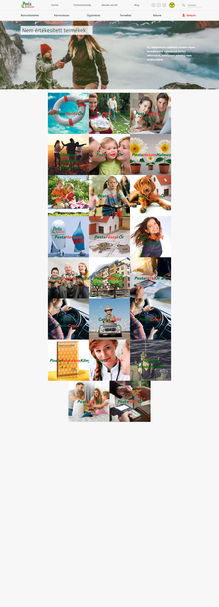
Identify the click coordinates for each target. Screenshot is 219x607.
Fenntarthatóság (82, 5)
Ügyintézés (93, 15)
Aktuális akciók (109, 5)
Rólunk (157, 15)
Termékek (125, 15)
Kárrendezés (61, 15)
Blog (136, 5)
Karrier (55, 5)
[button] (183, 5)
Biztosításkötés (30, 15)
